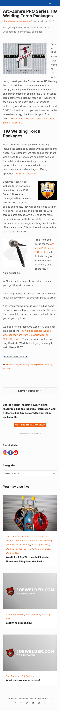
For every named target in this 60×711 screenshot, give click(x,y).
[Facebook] (10, 452)
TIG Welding (24, 364)
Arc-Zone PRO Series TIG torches (45, 248)
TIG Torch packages (25, 173)
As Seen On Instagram (33, 536)
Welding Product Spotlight (19, 549)
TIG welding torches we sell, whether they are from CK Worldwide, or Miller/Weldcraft (27, 335)
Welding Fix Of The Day (18, 545)
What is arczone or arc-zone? (23, 680)
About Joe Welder (15, 614)
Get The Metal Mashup (30, 425)
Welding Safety (42, 549)
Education (20, 540)
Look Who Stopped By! (19, 622)
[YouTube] (15, 452)
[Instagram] (5, 452)
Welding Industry (40, 545)
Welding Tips (12, 553)
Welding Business (37, 364)
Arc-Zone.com (12, 364)
